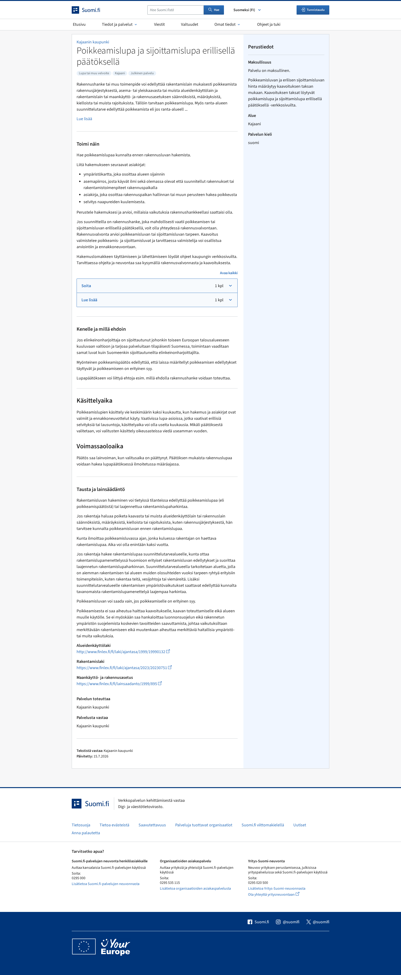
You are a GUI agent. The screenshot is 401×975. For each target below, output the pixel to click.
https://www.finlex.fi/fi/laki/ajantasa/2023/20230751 (124, 668)
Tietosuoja (81, 825)
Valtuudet (189, 24)
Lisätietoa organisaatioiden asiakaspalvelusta (195, 888)
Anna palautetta (86, 833)
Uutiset (299, 825)
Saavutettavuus (152, 825)
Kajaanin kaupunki (93, 42)
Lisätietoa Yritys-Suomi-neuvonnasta (276, 888)
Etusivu (79, 24)
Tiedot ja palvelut (117, 24)
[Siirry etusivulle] (90, 10)
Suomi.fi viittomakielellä (263, 825)
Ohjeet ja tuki (268, 24)
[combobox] (175, 10)
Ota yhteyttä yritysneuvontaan (279, 894)
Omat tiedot (225, 24)
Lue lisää (84, 119)
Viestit (159, 24)
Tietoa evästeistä (114, 825)
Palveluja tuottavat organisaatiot (203, 825)
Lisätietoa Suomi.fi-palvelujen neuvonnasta (105, 884)
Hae (216, 10)
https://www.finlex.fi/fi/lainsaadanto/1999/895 (119, 684)
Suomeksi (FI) (244, 10)
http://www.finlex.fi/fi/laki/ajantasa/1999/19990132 (123, 652)
